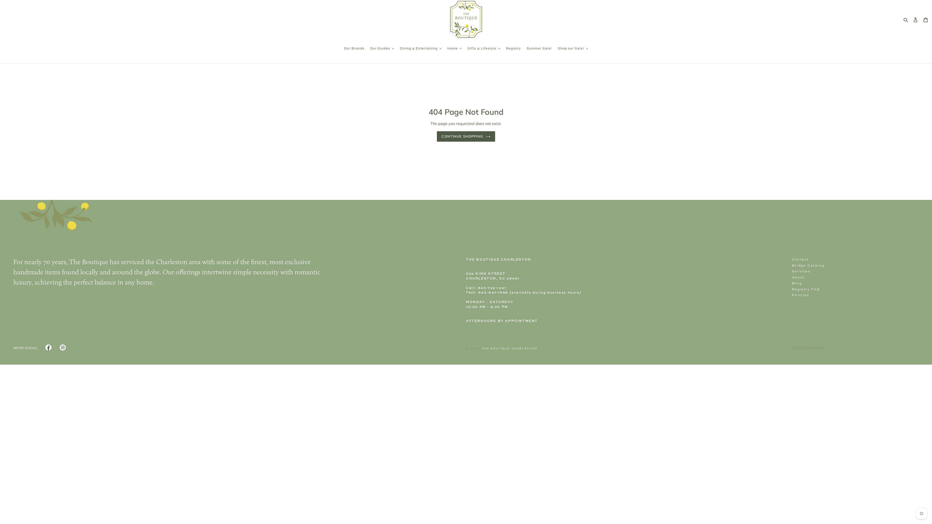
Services (801, 271)
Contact (800, 259)
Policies (800, 295)
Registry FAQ (806, 289)
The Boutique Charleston (510, 348)
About (798, 277)
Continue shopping (462, 136)
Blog (797, 283)
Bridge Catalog (808, 265)
